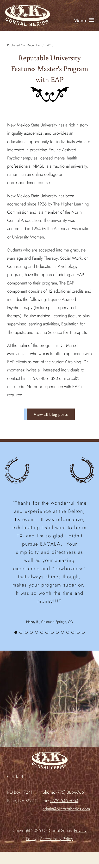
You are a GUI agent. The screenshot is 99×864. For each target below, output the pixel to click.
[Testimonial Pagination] (15, 632)
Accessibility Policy (56, 839)
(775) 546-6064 (64, 801)
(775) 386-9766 (70, 792)
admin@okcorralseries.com (66, 809)
